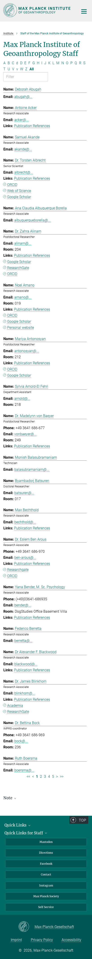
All (31, 69)
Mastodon (46, 842)
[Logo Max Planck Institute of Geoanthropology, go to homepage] (37, 10)
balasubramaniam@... (31, 469)
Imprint (16, 940)
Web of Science (19, 191)
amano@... (22, 297)
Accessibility (71, 940)
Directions (46, 852)
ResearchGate (18, 268)
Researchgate (18, 570)
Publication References (32, 126)
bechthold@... (25, 522)
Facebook (46, 863)
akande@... (23, 149)
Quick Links (15, 825)
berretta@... (23, 641)
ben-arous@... (25, 557)
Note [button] (8, 798)
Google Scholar (19, 197)
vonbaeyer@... (25, 434)
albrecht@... (23, 172)
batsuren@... (24, 493)
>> (61, 776)
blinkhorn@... (24, 693)
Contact (46, 874)
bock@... (21, 741)
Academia (15, 705)
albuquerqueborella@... (32, 220)
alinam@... (22, 243)
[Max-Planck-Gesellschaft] (26, 926)
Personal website (20, 327)
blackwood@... (26, 664)
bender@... (22, 605)
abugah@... (23, 97)
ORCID (12, 185)
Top (82, 820)
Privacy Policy (42, 940)
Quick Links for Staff (24, 833)
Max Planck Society (46, 896)
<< (28, 776)
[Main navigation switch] (83, 11)
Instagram (46, 885)
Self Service (46, 907)
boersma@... (24, 770)
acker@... (21, 120)
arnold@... (22, 398)
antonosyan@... (26, 351)
